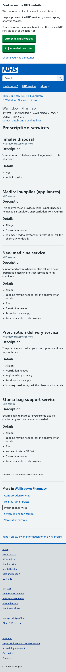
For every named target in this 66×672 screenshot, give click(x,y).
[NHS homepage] (10, 70)
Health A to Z (10, 86)
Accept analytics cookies (19, 38)
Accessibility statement (13, 648)
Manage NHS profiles (13, 618)
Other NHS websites (12, 623)
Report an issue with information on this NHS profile (32, 536)
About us (7, 638)
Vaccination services (15, 520)
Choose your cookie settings (18, 57)
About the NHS (10, 603)
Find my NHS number (13, 593)
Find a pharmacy (34, 96)
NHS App (7, 588)
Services (34, 100)
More (45, 86)
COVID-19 (7, 578)
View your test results (13, 598)
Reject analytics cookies (18, 48)
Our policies (8, 653)
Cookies (6, 658)
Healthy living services (16, 501)
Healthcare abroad (11, 608)
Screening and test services (19, 513)
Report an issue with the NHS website (21, 643)
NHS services (29, 86)
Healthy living (9, 564)
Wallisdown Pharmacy (16, 100)
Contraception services (17, 495)
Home (5, 96)
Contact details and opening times (21, 120)
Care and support (11, 574)
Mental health (9, 569)
